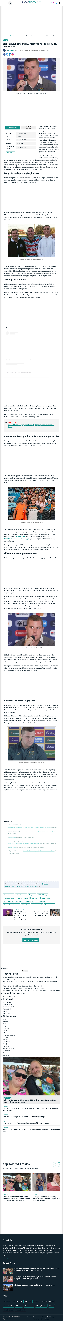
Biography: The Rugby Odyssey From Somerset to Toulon (31, 426)
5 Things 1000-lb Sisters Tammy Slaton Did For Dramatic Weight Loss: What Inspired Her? (31, 982)
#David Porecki (46, 898)
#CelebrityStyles (8, 1306)
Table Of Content (29, 127)
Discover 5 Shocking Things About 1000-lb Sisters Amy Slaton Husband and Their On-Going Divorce (30, 978)
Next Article (44, 909)
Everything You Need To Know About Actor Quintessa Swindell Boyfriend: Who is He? (31, 990)
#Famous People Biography (11, 905)
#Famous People (40, 901)
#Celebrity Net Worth (48, 1301)
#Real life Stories (8, 1310)
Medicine (6, 1039)
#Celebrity (36, 1301)
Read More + (7, 1259)
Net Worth (20, 886)
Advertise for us (37, 1317)
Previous (54, 1164)
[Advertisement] (31, 19)
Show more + (10, 152)
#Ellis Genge (29, 901)
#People (51, 1306)
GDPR (41, 1319)
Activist (5, 1019)
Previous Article (20, 909)
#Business (28, 1301)
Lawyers (5, 1037)
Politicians (6, 1046)
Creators (6, 1028)
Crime (5, 1031)
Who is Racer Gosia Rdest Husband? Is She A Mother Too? (41, 914)
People (5, 1044)
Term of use (36, 1319)
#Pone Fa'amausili (37, 905)
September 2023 (8, 1007)
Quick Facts (13, 128)
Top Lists (36, 886)
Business (6, 1024)
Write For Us (45, 1317)
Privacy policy (52, 1317)
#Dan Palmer (35, 898)
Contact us (47, 1319)
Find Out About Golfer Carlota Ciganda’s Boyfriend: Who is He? (24, 988)
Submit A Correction (31, 940)
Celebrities (6, 1026)
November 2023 (8, 1002)
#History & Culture (41, 1306)
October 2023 (7, 1004)
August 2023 (7, 1009)
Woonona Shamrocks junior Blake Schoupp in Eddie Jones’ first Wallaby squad (37, 831)
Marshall (11, 50)
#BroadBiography (9, 898)
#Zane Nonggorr (49, 905)
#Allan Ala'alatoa (21, 895)
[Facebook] (4, 54)
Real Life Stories (28, 886)
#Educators (19, 1306)
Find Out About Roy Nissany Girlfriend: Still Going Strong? (22, 986)
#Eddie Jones (19, 901)
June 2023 (6, 1013)
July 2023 (6, 1011)
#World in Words (20, 1310)
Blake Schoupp (12, 837)
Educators (6, 1033)
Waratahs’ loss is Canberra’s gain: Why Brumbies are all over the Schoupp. (39, 851)
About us (29, 1317)
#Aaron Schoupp (8, 895)
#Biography (32, 895)
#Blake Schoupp (42, 895)
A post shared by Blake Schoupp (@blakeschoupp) (18, 372)
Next (59, 1164)
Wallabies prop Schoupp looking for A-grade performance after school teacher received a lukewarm (29, 827)
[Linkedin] (10, 54)
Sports (17, 35)
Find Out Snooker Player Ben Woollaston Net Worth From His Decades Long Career (22, 916)
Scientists (6, 1051)
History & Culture (10, 886)
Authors (5, 1022)
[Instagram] (12, 54)
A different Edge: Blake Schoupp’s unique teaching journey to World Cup (23, 843)
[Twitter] (7, 54)
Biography (11, 35)
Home (4, 35)
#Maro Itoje (25, 905)
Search (5, 968)
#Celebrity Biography (23, 898)
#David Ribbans (8, 901)
